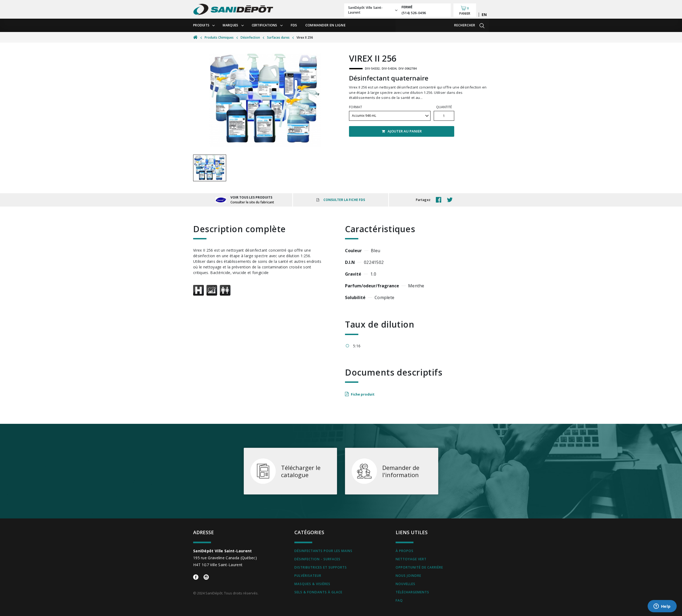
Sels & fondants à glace (318, 592)
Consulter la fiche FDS (344, 200)
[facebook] (440, 199)
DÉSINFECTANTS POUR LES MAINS (323, 551)
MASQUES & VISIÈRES (312, 584)
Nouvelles (405, 584)
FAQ (399, 600)
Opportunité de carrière (419, 567)
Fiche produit (363, 394)
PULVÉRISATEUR (307, 575)
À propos (404, 551)
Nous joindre (408, 575)
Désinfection (250, 37)
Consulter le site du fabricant (252, 202)
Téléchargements (412, 592)
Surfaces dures (278, 37)
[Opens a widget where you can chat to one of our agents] (662, 606)
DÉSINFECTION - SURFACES (317, 559)
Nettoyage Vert (411, 559)
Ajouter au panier (405, 131)
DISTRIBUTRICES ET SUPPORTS (320, 567)
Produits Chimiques (219, 37)
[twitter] (451, 199)
